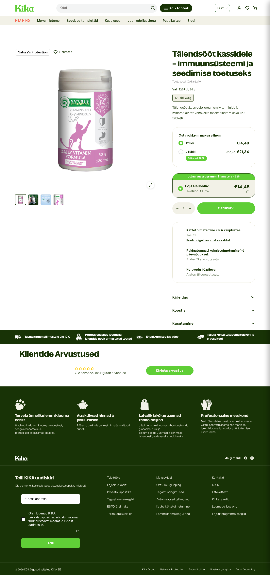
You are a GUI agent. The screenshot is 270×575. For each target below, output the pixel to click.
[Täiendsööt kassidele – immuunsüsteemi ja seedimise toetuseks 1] (20, 199)
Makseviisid (164, 477)
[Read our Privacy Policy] (77, 531)
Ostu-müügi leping (168, 485)
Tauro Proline (197, 569)
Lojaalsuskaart (117, 485)
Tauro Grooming (245, 569)
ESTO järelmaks (117, 506)
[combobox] (106, 8)
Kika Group (148, 569)
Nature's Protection (33, 52)
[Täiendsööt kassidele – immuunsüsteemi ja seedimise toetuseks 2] (33, 199)
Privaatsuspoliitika (119, 492)
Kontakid (218, 477)
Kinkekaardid (220, 499)
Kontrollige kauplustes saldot (208, 240)
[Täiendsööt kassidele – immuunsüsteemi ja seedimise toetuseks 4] (58, 199)
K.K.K (215, 485)
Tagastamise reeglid (120, 499)
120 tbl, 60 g (183, 98)
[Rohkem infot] (247, 192)
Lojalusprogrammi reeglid (229, 513)
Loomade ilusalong (224, 506)
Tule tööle (113, 477)
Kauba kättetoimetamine (173, 506)
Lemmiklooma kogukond (173, 513)
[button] (255, 8)
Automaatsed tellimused (172, 499)
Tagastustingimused (170, 492)
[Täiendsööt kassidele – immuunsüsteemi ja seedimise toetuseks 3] (45, 199)
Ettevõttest (220, 492)
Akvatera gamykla (220, 569)
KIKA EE (56, 569)
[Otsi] (152, 8)
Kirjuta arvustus (169, 371)
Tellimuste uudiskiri (119, 513)
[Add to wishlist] (62, 51)
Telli (51, 543)
